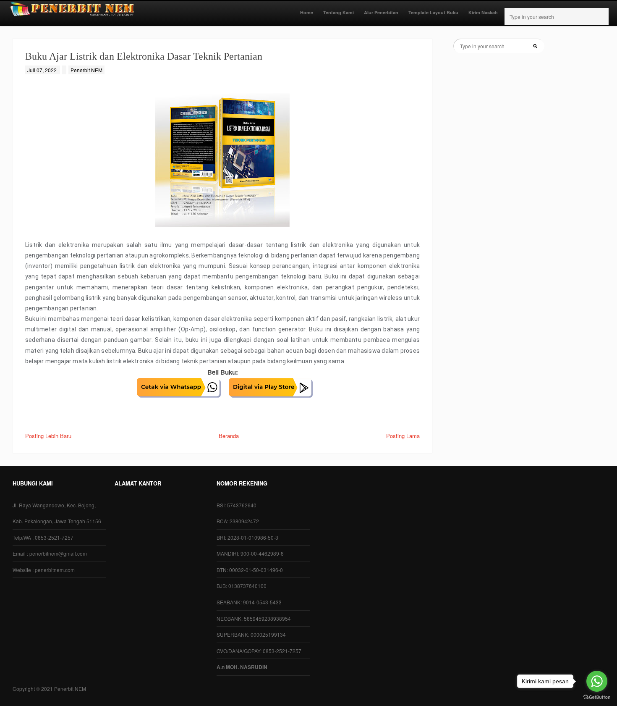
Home (306, 12)
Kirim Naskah (483, 12)
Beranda (229, 436)
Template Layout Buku (433, 12)
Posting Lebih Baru (48, 436)
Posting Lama (403, 436)
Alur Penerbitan (381, 12)
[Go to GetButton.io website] (596, 697)
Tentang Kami (338, 12)
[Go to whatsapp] (596, 681)
